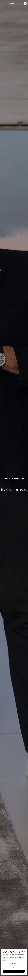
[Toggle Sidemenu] (25, 3)
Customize (14, 967)
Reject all (14, 963)
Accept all (14, 971)
